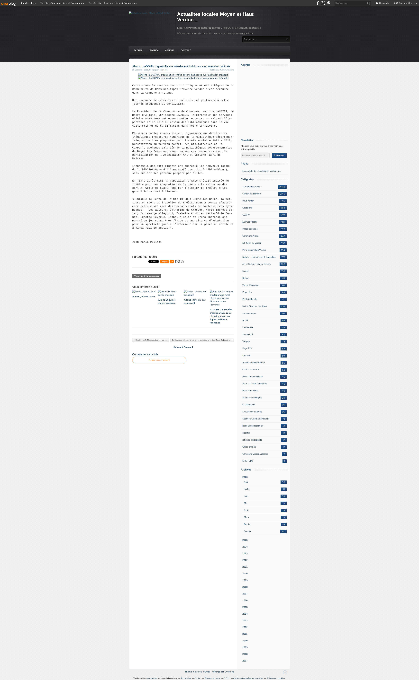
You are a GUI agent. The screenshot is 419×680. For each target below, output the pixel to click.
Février (247, 524)
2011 (244, 634)
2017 (245, 593)
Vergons (246, 341)
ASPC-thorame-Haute (252, 376)
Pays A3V (247, 348)
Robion (245, 278)
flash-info (246, 355)
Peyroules (247, 292)
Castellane (247, 208)
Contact (186, 50)
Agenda (154, 50)
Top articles (186, 678)
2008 (245, 654)
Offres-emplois (249, 447)
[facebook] (318, 3)
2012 (245, 627)
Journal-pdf (247, 334)
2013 (245, 620)
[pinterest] (329, 3)
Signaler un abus (212, 678)
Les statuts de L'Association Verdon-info (261, 171)
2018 (245, 587)
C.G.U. (227, 678)
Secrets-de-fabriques (252, 397)
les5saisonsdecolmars (253, 426)
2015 (245, 607)
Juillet (247, 489)
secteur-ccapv (249, 313)
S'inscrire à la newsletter (146, 276)
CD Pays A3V (248, 404)
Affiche (169, 50)
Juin (246, 496)
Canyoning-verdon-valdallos (255, 454)
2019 (245, 580)
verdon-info (152, 678)
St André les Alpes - (251, 186)
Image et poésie (250, 229)
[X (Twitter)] (323, 3)
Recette (246, 433)
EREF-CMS (248, 461)
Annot (245, 320)
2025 (245, 540)
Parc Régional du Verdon (254, 250)
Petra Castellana (250, 390)
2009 (245, 647)
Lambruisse (247, 327)
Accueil (138, 50)
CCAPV (246, 215)
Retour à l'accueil (183, 347)
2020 (245, 573)
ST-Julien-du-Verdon (251, 243)
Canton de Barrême (251, 193)
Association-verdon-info (253, 362)
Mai (245, 503)
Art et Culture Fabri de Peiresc (256, 264)
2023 (245, 553)
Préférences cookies (276, 678)
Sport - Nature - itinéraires (254, 383)
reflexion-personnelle (252, 440)
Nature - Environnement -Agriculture (259, 257)
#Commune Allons (227, 70)
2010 (245, 640)
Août (246, 482)
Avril (246, 510)
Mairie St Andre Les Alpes (254, 306)
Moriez (245, 271)
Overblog (229, 672)
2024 (245, 546)
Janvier (247, 531)
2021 (245, 567)
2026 (245, 477)
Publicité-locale (249, 299)
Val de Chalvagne (250, 285)
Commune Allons (250, 236)
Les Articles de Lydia (252, 411)
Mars (246, 517)
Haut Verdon (248, 201)
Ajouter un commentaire (159, 360)
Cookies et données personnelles (248, 678)
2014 (245, 613)
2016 (245, 600)
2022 (245, 560)
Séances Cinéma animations (256, 419)
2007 (245, 660)
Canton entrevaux (250, 369)
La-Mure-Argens (249, 222)
